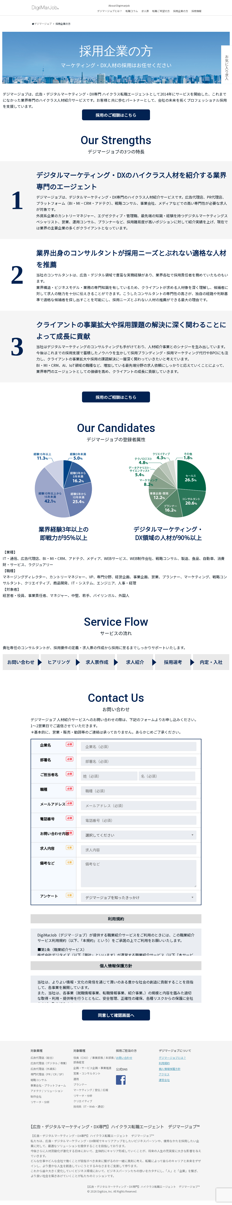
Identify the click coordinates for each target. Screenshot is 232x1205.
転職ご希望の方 (161, 11)
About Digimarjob (119, 5)
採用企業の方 (180, 11)
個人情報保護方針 (170, 1069)
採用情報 (196, 11)
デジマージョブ (57, 1188)
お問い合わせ (124, 1058)
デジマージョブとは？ (109, 11)
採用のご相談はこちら (116, 115)
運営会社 (164, 1080)
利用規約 (164, 1063)
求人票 (145, 11)
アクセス (164, 1074)
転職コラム (132, 11)
